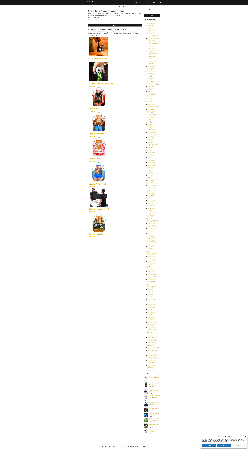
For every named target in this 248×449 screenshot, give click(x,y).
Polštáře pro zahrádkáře (152, 340)
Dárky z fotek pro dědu (152, 202)
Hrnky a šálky (151, 51)
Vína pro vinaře (150, 330)
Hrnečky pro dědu (151, 205)
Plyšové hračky (152, 93)
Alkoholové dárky (150, 103)
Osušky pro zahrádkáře (152, 339)
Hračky (148, 91)
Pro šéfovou (148, 297)
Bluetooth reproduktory (153, 134)
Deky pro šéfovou (151, 301)
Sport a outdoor (150, 137)
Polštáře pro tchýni (151, 319)
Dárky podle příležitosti (151, 71)
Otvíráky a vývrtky (152, 56)
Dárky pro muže (149, 96)
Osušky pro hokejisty (151, 259)
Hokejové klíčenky (151, 256)
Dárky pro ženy (149, 99)
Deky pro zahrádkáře (151, 335)
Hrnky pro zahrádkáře (151, 337)
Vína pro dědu (150, 216)
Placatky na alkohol (151, 131)
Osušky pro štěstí (151, 160)
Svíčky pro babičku (151, 188)
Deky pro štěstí (150, 155)
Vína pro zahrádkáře (151, 344)
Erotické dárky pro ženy (153, 116)
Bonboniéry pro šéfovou (152, 299)
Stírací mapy (150, 139)
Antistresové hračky (151, 104)
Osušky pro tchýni (151, 317)
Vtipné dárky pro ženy (153, 145)
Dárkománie (89, 1)
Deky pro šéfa (150, 287)
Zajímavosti (91, 438)
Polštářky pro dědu (151, 208)
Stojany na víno (152, 63)
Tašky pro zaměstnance (152, 362)
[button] (245, 436)
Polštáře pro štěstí (151, 162)
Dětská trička (151, 248)
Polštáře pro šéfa (151, 292)
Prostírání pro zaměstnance (153, 359)
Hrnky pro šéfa (150, 289)
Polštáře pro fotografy (152, 226)
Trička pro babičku (151, 195)
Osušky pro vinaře (151, 327)
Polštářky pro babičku (151, 187)
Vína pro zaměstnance (152, 368)
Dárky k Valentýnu (151, 79)
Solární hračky (152, 94)
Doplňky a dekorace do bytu (153, 38)
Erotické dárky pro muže (154, 114)
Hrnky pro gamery (151, 238)
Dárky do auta (150, 25)
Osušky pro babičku (151, 185)
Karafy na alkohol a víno (154, 53)
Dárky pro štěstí (149, 150)
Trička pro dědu (150, 215)
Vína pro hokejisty (151, 264)
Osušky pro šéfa (150, 291)
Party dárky (149, 127)
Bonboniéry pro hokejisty (152, 253)
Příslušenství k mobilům (152, 132)
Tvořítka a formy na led (153, 65)
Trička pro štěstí (150, 169)
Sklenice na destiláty (154, 60)
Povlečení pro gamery (151, 243)
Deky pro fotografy (151, 221)
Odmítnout (224, 445)
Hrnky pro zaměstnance (152, 350)
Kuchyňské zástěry (153, 55)
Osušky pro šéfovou (151, 304)
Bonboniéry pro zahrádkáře (153, 334)
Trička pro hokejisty (151, 263)
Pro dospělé (148, 2)
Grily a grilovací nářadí (153, 35)
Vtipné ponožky (150, 147)
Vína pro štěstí (150, 175)
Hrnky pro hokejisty (151, 258)
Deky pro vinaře (150, 324)
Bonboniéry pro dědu (151, 200)
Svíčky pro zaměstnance (152, 360)
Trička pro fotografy (137, 2)
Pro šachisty (148, 266)
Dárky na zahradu (151, 32)
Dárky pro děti (149, 89)
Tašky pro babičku (151, 193)
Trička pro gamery (151, 246)
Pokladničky (151, 46)
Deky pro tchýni (150, 314)
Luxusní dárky (150, 126)
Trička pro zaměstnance (152, 363)
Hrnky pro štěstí (150, 157)
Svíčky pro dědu (150, 210)
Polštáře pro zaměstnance (153, 355)
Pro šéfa (148, 284)
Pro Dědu (148, 198)
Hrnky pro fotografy (151, 223)
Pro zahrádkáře (149, 332)
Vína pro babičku (150, 197)
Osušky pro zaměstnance (152, 354)
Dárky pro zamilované (151, 111)
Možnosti (239, 445)
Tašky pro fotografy (151, 230)
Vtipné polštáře (152, 48)
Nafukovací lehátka (153, 36)
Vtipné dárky (150, 142)
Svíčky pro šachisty (151, 278)
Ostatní (148, 159)
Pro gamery (148, 235)
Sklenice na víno (153, 61)
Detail (93, 61)
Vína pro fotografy (151, 233)
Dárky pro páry (149, 98)
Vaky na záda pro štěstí (152, 174)
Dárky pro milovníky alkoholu (153, 84)
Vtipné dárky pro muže (153, 144)
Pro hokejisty (149, 251)
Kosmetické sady (151, 122)
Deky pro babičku (151, 182)
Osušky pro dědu (150, 207)
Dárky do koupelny (151, 30)
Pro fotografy (149, 218)
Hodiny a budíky (152, 40)
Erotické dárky (150, 112)
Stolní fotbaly (150, 140)
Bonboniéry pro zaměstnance (153, 347)
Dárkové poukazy (150, 109)
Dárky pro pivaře (150, 86)
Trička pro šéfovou (151, 307)
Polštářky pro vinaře (151, 329)
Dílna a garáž (151, 33)
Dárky (146, 22)
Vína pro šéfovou (150, 309)
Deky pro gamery (150, 236)
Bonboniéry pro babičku (152, 178)
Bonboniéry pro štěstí (151, 154)
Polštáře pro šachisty (151, 274)
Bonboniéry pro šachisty (152, 268)
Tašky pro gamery (151, 245)
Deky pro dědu (150, 203)
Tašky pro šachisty (151, 279)
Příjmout (209, 445)
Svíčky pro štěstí (150, 167)
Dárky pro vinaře (150, 88)
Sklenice (150, 58)
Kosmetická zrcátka (153, 41)
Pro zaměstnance (150, 345)
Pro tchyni (148, 311)
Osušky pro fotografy (151, 225)
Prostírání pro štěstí (151, 165)
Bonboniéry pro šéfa (151, 286)
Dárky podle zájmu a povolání (152, 81)
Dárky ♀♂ (147, 149)
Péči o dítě (147, 370)
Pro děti (155, 2)
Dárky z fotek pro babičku (152, 180)
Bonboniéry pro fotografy (152, 220)
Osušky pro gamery (151, 240)
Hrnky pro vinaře (150, 325)
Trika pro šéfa (150, 294)
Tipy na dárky (149, 101)
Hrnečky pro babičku (151, 183)
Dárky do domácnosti (150, 23)
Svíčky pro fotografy (151, 228)
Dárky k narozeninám (151, 73)
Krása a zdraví (150, 124)
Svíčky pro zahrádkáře (152, 342)
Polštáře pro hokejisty (151, 261)
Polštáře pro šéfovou (151, 306)
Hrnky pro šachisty (151, 271)
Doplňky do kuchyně (151, 50)
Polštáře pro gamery (151, 241)
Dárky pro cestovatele (152, 83)
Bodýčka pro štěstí (151, 152)
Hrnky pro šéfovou (151, 302)
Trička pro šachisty (151, 281)
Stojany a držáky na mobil (154, 136)
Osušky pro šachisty (151, 273)
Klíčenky (149, 121)
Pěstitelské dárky (151, 129)
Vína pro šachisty (151, 283)
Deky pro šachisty (151, 269)
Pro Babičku (148, 177)
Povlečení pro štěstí (151, 164)
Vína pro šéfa (150, 296)
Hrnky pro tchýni (150, 316)
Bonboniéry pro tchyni (151, 312)
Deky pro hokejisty (151, 254)
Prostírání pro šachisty (152, 276)
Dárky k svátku (150, 78)
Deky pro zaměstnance (152, 349)
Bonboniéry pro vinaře (151, 322)
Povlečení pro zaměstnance (153, 357)
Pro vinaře (148, 321)
